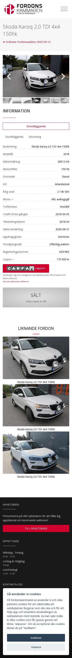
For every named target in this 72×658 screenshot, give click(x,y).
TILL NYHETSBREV (36, 528)
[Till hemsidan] (23, 9)
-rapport (39, 268)
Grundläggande (36, 126)
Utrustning (35, 136)
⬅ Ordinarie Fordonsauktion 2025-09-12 (27, 42)
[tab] (14, 136)
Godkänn (36, 637)
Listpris (7, 259)
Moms (7, 199)
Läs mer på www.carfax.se (16, 281)
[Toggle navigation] (64, 9)
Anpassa (36, 647)
